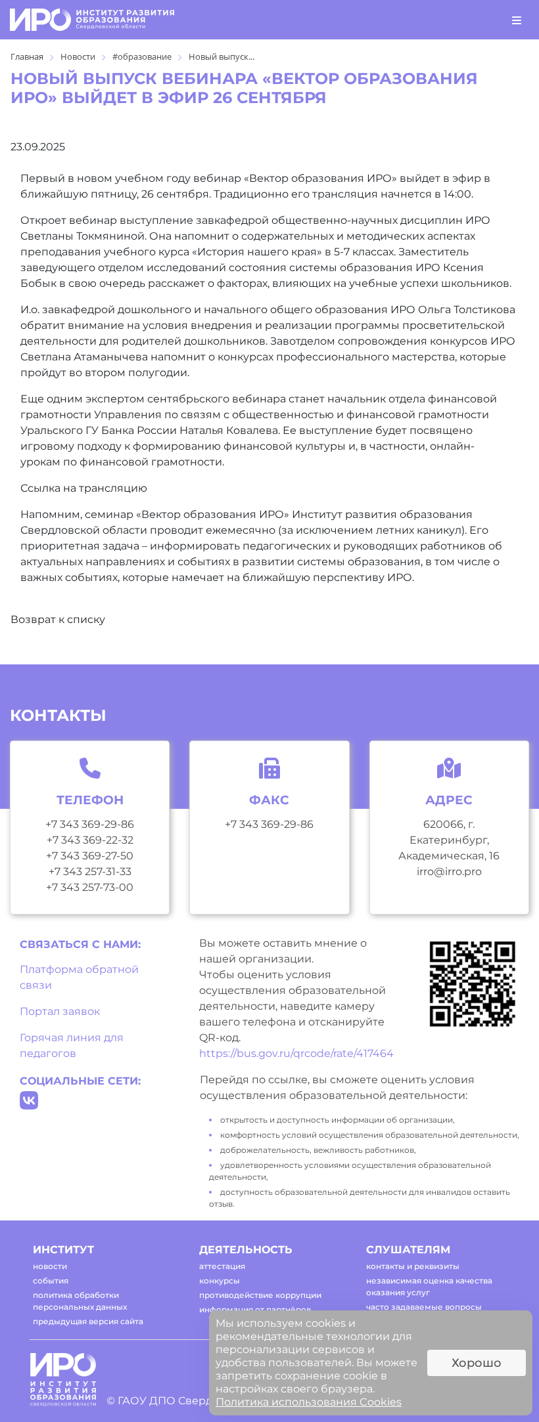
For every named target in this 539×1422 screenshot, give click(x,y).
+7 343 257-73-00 (89, 887)
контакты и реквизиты (412, 1266)
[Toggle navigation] (516, 20)
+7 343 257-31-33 (90, 871)
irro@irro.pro (449, 871)
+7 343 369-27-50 (89, 856)
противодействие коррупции (260, 1295)
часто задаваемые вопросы (424, 1307)
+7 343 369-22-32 (90, 840)
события (50, 1280)
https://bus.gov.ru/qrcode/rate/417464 (296, 1053)
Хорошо (477, 1363)
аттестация (222, 1266)
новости (50, 1266)
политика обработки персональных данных (80, 1301)
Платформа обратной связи (79, 977)
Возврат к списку (58, 619)
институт (63, 1249)
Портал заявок (60, 1011)
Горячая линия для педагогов (72, 1045)
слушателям (408, 1249)
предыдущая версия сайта (88, 1321)
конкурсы (219, 1280)
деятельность (246, 1249)
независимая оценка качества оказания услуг (429, 1286)
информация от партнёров (255, 1309)
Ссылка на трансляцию (83, 488)
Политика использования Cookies (309, 1402)
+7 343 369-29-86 (89, 824)
